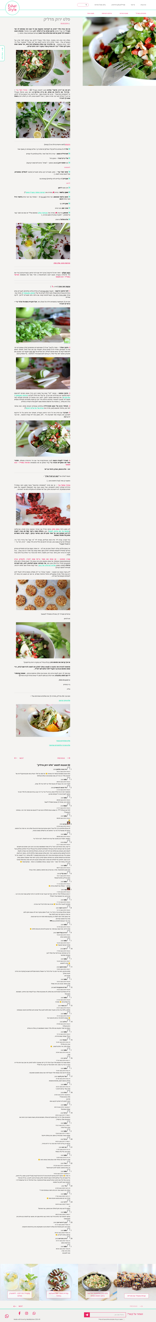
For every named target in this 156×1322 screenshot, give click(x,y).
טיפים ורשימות (107, 13)
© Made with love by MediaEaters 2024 (27, 1319)
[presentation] (135, 1306)
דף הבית (143, 5)
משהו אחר (90, 13)
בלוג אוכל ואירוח (100, 5)
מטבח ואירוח (124, 13)
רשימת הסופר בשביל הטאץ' (35, 192)
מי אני (133, 5)
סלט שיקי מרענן (64, 700)
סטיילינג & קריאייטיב (118, 5)
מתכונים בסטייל (141, 13)
